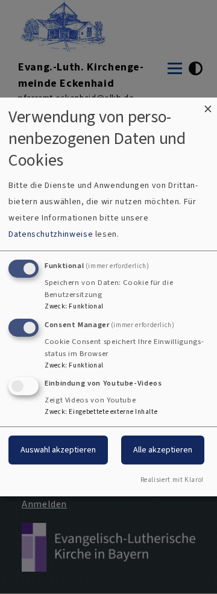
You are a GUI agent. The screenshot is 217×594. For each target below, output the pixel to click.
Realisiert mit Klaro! (172, 479)
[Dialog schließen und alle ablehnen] (208, 105)
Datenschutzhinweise (50, 234)
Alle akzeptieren (162, 449)
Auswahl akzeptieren (58, 449)
